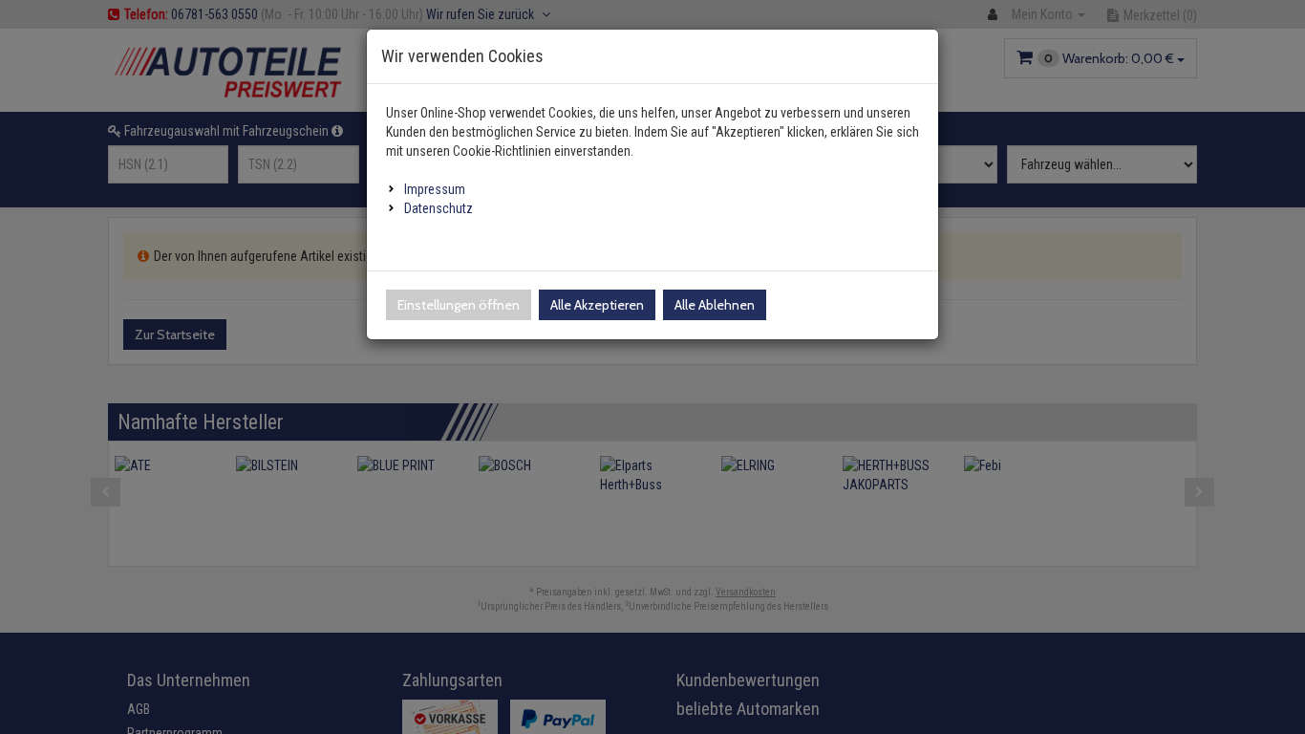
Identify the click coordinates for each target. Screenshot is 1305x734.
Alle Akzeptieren (597, 304)
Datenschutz (438, 208)
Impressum (434, 189)
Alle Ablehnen (714, 304)
